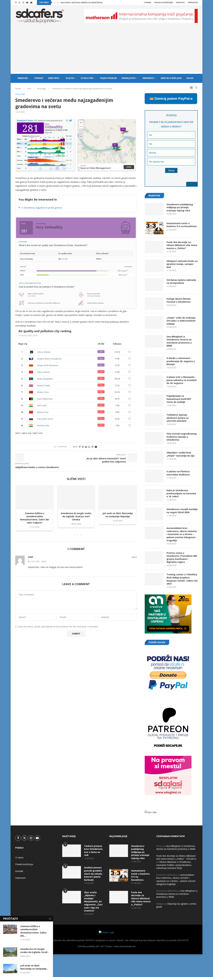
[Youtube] (27, 2)
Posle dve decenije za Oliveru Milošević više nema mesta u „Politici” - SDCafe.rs (176, 857)
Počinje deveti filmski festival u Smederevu (179, 300)
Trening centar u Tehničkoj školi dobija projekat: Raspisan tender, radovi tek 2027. (182, 579)
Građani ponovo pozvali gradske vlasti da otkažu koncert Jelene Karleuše (93, 873)
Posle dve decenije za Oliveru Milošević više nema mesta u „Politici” (182, 245)
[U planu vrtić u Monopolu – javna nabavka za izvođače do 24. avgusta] (154, 382)
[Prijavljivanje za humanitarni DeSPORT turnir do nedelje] (154, 400)
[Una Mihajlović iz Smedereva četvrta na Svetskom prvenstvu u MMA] (154, 341)
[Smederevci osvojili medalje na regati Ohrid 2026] (154, 514)
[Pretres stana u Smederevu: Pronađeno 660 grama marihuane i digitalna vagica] (154, 557)
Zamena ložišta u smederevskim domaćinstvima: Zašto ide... (33, 931)
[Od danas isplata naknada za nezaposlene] (154, 284)
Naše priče (53, 78)
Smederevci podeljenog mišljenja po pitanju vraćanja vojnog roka (180, 207)
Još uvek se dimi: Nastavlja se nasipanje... (34, 967)
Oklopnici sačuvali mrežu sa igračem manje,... (84, 2)
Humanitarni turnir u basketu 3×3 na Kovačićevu (182, 225)
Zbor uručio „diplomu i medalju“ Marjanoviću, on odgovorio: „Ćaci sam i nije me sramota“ (93, 901)
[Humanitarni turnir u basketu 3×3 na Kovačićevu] (154, 228)
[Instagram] (23, 2)
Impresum (193, 2)
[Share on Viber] (92, 446)
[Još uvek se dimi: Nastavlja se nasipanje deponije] (117, 498)
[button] (54, 2)
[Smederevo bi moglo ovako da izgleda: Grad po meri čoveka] (76, 498)
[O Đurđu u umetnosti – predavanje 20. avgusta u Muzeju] (154, 363)
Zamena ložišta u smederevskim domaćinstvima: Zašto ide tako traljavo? (34, 518)
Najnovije (23, 78)
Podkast (39, 78)
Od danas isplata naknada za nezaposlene (181, 281)
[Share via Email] (96, 446)
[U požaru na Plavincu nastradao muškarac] (154, 476)
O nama (147, 2)
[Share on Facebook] (79, 446)
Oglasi (189, 78)
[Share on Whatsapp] (89, 446)
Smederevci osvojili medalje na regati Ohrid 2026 (182, 511)
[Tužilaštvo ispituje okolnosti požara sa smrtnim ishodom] (154, 419)
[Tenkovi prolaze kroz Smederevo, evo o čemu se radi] (71, 850)
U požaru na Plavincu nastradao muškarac (178, 473)
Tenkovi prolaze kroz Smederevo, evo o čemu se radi (93, 850)
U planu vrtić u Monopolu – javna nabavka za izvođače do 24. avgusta (182, 380)
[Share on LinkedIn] (86, 446)
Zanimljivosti (128, 78)
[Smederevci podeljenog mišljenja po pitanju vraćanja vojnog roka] (154, 209)
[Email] (31, 2)
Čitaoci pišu (87, 78)
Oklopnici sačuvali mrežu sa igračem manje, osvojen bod (182, 264)
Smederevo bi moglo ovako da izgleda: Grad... (34, 950)
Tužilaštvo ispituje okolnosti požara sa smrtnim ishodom (178, 417)
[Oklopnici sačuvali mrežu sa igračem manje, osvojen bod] (154, 266)
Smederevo (148, 78)
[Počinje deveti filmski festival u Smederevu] (154, 303)
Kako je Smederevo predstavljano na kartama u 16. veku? (181, 493)
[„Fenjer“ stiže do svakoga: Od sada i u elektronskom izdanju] (154, 322)
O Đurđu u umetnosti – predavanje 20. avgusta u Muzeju (181, 361)
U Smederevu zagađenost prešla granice (41, 207)
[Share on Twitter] (83, 446)
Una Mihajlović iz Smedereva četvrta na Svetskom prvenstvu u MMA (179, 341)
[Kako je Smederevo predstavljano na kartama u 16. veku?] (154, 495)
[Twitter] (19, 2)
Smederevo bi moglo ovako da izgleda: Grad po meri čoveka (76, 516)
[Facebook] (15, 2)
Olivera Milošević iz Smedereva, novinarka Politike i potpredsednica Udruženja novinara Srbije (173, 864)
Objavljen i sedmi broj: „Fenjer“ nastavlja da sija (180, 454)
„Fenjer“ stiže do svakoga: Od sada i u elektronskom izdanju (181, 320)
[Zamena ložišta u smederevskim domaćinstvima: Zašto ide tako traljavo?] (34, 498)
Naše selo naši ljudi (171, 78)
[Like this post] (76, 446)
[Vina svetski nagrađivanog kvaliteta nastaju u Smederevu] (154, 438)
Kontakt (180, 2)
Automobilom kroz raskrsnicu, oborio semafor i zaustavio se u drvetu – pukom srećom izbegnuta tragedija (182, 534)
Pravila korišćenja (163, 2)
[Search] (196, 87)
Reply (134, 557)
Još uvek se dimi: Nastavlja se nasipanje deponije (118, 515)
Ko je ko (70, 78)
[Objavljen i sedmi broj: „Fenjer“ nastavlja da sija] (154, 457)
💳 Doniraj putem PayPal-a (170, 99)
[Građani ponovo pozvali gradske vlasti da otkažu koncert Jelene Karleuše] (71, 872)
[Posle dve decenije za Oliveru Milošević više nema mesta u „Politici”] (154, 247)
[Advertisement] (106, 50)
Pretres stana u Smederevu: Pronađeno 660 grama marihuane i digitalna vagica (182, 557)
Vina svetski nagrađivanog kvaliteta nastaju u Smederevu (182, 436)
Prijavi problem (108, 78)
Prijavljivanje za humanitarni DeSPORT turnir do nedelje (179, 398)
